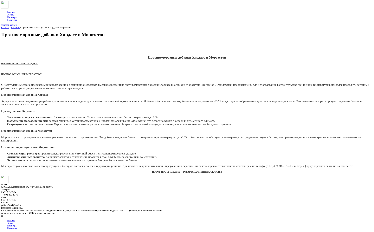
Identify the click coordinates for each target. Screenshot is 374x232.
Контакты (12, 20)
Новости (15, 27)
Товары (10, 14)
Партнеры (12, 17)
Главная (11, 12)
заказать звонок (9, 25)
